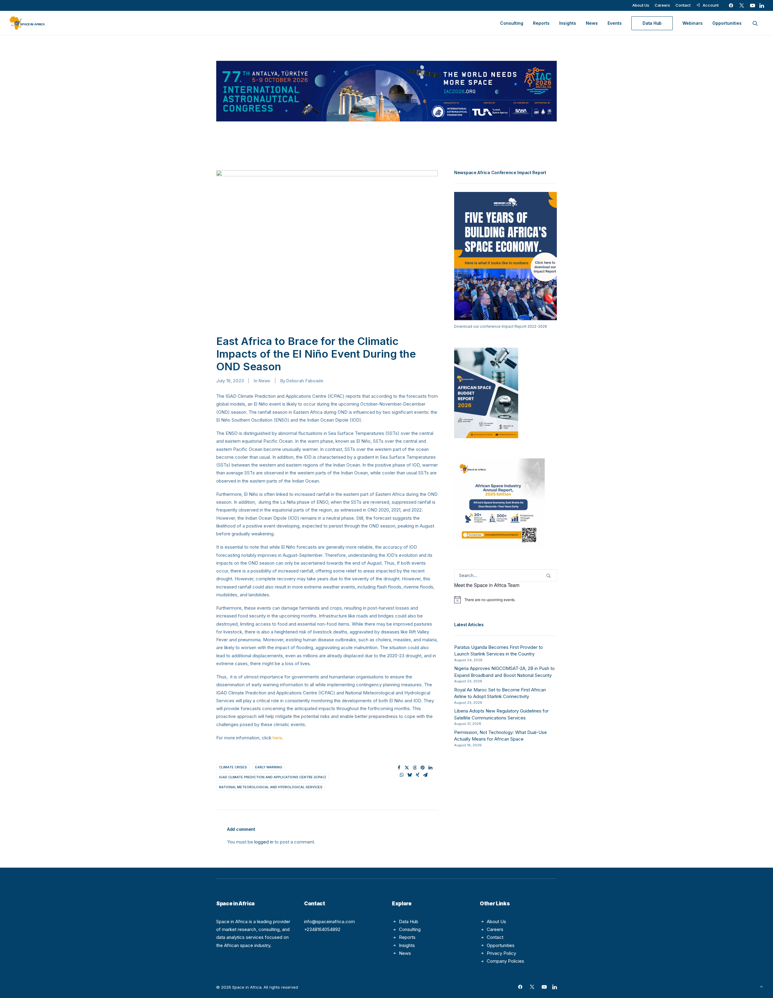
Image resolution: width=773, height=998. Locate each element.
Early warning (268, 767)
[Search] (505, 575)
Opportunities (727, 23)
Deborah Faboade (304, 380)
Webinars (692, 23)
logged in (263, 842)
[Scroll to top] (761, 986)
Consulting (511, 23)
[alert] (505, 599)
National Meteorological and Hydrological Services (270, 787)
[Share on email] (425, 775)
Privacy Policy (501, 953)
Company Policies (505, 961)
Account (711, 5)
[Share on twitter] (407, 767)
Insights (567, 23)
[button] (731, 5)
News (592, 23)
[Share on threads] (415, 767)
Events (615, 23)
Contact (683, 5)
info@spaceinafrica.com (329, 921)
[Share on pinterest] (422, 767)
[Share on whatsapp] (402, 775)
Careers (662, 5)
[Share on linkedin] (430, 767)
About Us (640, 5)
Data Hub (408, 921)
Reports (541, 23)
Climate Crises (233, 767)
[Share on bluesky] (409, 775)
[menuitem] (640, 5)
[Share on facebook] (399, 767)
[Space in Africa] (27, 23)
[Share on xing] (417, 775)
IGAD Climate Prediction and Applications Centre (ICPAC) (272, 777)
